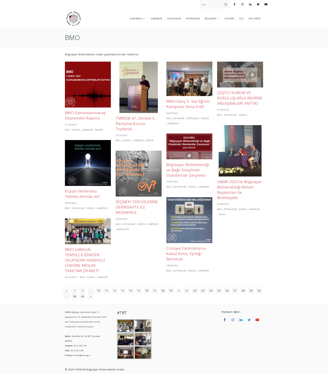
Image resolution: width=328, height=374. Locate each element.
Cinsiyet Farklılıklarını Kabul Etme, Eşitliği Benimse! (186, 254)
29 (251, 290)
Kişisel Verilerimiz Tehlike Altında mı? (82, 193)
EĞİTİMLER (178, 118)
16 (146, 290)
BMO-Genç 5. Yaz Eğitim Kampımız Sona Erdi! (188, 104)
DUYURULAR (230, 114)
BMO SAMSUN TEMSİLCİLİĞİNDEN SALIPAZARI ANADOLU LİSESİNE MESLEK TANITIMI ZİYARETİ (85, 260)
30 (259, 290)
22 (194, 290)
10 (98, 290)
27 (235, 290)
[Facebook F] (234, 4)
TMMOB (99, 129)
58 (74, 296)
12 (114, 290)
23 (202, 290)
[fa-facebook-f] (224, 319)
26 (227, 290)
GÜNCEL (76, 129)
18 (163, 290)
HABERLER (87, 129)
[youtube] (257, 319)
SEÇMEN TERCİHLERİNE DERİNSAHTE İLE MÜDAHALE (137, 207)
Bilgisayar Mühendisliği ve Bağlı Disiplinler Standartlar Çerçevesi (187, 170)
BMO (67, 129)
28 (243, 290)
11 (106, 290)
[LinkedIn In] (250, 4)
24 (211, 290)
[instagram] (232, 319)
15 (138, 290)
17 (154, 290)
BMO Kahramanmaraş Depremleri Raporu (85, 115)
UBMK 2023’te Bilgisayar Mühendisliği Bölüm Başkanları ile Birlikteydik (239, 189)
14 (130, 290)
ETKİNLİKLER (192, 118)
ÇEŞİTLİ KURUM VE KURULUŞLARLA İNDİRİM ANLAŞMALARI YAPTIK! (239, 98)
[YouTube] (266, 4)
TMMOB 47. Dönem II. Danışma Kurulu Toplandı (136, 123)
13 (122, 290)
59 (82, 296)
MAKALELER (123, 229)
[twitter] (249, 319)
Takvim (222, 214)
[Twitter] (258, 4)
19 (171, 290)
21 (186, 290)
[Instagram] (242, 4)
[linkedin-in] (241, 319)
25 (219, 290)
